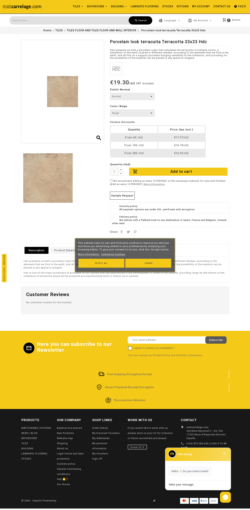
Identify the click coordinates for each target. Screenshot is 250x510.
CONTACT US (221, 6)
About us (62, 448)
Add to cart (162, 171)
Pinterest (135, 232)
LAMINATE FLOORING (145, 6)
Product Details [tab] (65, 250)
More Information (154, 184)
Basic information (191, 355)
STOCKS (167, 6)
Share (121, 232)
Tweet (128, 232)
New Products (65, 433)
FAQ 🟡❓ (63, 479)
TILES (76, 6)
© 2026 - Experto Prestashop (39, 500)
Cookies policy (66, 463)
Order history (100, 428)
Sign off (97, 458)
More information (89, 254)
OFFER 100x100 (4, 268)
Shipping (62, 443)
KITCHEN (183, 6)
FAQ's (240, 6)
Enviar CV (136, 447)
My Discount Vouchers (106, 433)
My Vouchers (100, 453)
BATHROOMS (95, 6)
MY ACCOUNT (201, 6)
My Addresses (101, 438)
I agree (148, 263)
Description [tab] (36, 250)
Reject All (101, 263)
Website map (65, 438)
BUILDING (117, 6)
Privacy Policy (161, 355)
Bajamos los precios (69, 428)
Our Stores (63, 484)
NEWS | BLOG (29, 433)
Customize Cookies (113, 254)
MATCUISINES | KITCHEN (36, 428)
